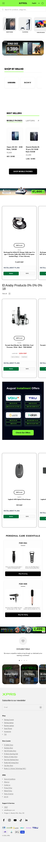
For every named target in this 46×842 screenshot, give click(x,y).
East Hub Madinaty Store (11, 760)
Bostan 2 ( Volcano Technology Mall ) (15, 768)
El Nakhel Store (8, 745)
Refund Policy (8, 791)
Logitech (19, 497)
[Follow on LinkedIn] (26, 820)
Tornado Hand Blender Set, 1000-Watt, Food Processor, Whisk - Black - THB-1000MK (19, 346)
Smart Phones (8, 728)
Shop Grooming (23, 574)
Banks (11, 273)
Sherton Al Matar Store (10, 757)
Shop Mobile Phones (23, 171)
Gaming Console (9, 720)
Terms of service (8, 794)
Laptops (30, 121)
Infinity (19, 250)
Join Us (6, 797)
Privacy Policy (8, 788)
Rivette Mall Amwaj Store (11, 763)
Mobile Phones (14, 120)
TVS (5, 734)
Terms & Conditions (9, 779)
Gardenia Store (8, 748)
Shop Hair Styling (23, 615)
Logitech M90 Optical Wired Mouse (19, 499)
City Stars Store (8, 766)
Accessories (7, 731)
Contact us (7, 785)
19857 (6, 807)
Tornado (19, 343)
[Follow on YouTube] (15, 820)
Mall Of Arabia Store (10, 751)
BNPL (27, 273)
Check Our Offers (23, 433)
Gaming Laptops (9, 723)
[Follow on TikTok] (20, 820)
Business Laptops (9, 726)
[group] (23, 48)
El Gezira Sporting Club (11, 754)
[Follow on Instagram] (9, 820)
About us (6, 782)
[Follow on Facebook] (3, 820)
